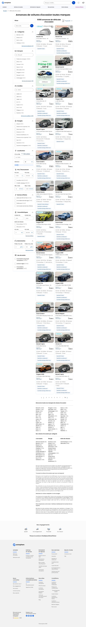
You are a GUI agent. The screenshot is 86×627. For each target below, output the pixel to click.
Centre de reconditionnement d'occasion (43, 596)
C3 (18, 102)
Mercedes (21, 69)
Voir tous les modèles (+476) (27, 115)
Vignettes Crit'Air (29, 587)
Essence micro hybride (24, 137)
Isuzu (38, 430)
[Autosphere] (6, 2)
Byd (62, 427)
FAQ (65, 556)
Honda (51, 427)
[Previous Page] (41, 397)
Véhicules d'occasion (15, 554)
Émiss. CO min (18, 244)
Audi (63, 412)
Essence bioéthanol (22, 134)
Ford (38, 412)
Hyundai (64, 416)
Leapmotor (64, 424)
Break (19, 37)
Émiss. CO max (29, 244)
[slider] (17, 165)
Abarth (38, 425)
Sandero (20, 112)
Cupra (38, 422)
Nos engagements (17, 586)
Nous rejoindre (16, 593)
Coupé (38, 450)
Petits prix (21, 203)
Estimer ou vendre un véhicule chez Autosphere (30, 557)
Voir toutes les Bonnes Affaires (25, 206)
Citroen (20, 64)
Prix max (27, 172)
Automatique (22, 224)
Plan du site (54, 606)
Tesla (38, 427)
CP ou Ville (17, 154)
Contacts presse (16, 590)
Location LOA (22, 180)
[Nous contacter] (83, 3)
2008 (19, 94)
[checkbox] (15, 35)
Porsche (51, 421)
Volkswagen (21, 77)
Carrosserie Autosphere (41, 570)
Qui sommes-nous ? (17, 583)
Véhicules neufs (16, 557)
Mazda (51, 422)
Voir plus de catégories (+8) (27, 46)
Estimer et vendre (18, 7)
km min (16, 229)
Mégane (20, 110)
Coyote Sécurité (55, 565)
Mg (38, 421)
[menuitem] (4, 7)
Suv (38, 458)
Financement (54, 553)
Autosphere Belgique (41, 592)
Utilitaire (20, 43)
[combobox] (24, 157)
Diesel (20, 123)
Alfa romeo (40, 424)
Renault (20, 75)
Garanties (54, 556)
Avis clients (15, 588)
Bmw (19, 61)
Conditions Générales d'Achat (55, 601)
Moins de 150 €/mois (24, 198)
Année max (28, 215)
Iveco (38, 429)
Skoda (64, 417)
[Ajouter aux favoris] (52, 27)
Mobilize (64, 430)
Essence (20, 132)
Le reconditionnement (30, 584)
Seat (51, 417)
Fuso (63, 429)
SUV (19, 40)
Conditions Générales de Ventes (54, 597)
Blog (40, 599)
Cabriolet (39, 446)
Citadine (40, 448)
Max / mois (27, 186)
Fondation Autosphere (41, 583)
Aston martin (52, 429)
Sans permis (40, 456)
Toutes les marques (23, 59)
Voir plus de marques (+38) (27, 80)
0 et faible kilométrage (24, 200)
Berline (20, 34)
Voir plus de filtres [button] (29, 235)
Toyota (64, 411)
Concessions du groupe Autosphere (23, 259)
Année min (17, 215)
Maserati (51, 425)
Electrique (21, 129)
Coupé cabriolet (41, 451)
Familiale (40, 453)
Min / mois (17, 186)
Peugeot (20, 72)
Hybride (20, 142)
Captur (20, 104)
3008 (19, 99)
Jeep (63, 422)
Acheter (5, 7)
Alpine (63, 421)
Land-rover (52, 419)
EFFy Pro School (42, 585)
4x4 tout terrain (41, 441)
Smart (63, 425)
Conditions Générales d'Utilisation (54, 583)
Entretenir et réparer (35, 7)
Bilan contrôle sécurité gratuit (42, 563)
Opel (51, 414)
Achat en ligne (22, 263)
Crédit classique (23, 183)
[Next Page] (67, 397)
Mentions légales (55, 604)
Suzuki (64, 419)
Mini (38, 414)
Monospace (40, 454)
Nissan (39, 411)
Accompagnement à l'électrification (56, 568)
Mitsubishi (52, 416)
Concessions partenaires (22, 267)
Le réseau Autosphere (41, 588)
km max (27, 229)
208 (19, 96)
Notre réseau (65, 7)
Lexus (38, 419)
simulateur (59, 496)
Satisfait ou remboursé (54, 559)
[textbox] (28, 161)
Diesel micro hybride (23, 126)
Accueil (5, 10)
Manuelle (21, 226)
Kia (38, 416)
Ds (50, 412)
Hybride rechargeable (24, 145)
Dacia (20, 67)
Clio (19, 107)
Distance (17, 162)
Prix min (17, 172)
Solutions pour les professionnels (55, 572)
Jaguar (51, 424)
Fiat (38, 417)
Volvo (64, 414)
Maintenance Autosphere (41, 559)
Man (50, 430)
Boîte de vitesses (19, 222)
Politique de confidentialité (55, 587)
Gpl (19, 140)
